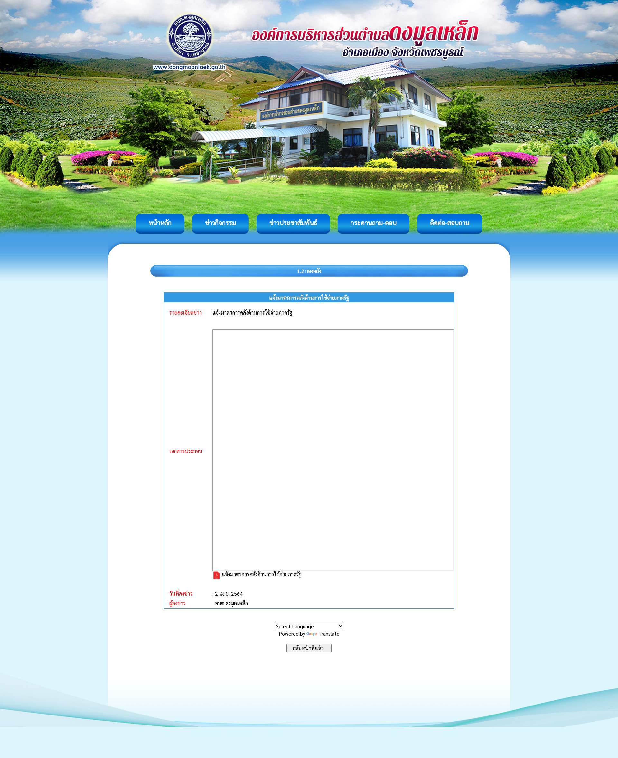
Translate (329, 633)
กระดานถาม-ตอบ (374, 222)
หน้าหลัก (160, 222)
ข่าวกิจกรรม (220, 222)
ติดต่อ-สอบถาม (449, 222)
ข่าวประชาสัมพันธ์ (293, 222)
